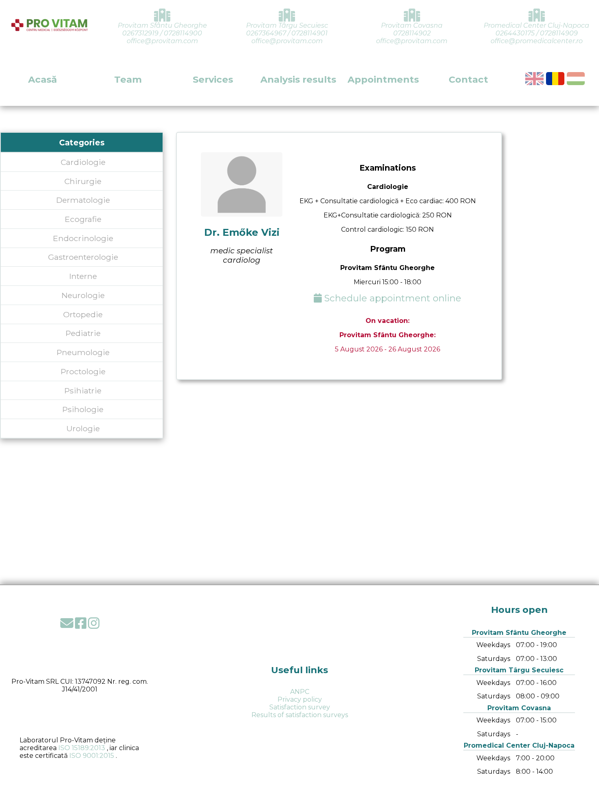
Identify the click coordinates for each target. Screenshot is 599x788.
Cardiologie (83, 162)
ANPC (299, 692)
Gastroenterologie (83, 257)
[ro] (555, 78)
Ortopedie (83, 314)
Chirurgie (82, 181)
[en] (534, 78)
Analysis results (298, 79)
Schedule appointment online (391, 298)
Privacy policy (299, 699)
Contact (468, 79)
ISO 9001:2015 (91, 755)
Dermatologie (83, 200)
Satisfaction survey (299, 707)
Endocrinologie (83, 238)
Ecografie (83, 219)
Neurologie (83, 295)
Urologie (83, 428)
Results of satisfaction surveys (299, 715)
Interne (83, 276)
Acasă (42, 79)
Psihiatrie (82, 390)
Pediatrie (83, 333)
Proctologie (83, 371)
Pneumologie (83, 352)
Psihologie (83, 409)
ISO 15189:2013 (81, 748)
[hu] (576, 78)
